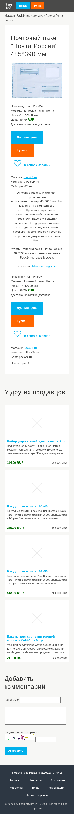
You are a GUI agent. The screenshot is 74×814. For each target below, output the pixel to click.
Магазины (16, 787)
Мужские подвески (44, 266)
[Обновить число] (20, 739)
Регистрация (56, 787)
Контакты (36, 780)
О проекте (58, 780)
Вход (35, 787)
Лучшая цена (27, 137)
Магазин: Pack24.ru (17, 15)
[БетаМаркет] (8, 6)
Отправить (15, 750)
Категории (37, 15)
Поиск (23, 5)
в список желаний (37, 165)
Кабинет (15, 780)
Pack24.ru (30, 177)
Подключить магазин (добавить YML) (37, 772)
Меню (37, 5)
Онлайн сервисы (37, 795)
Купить (22, 150)
